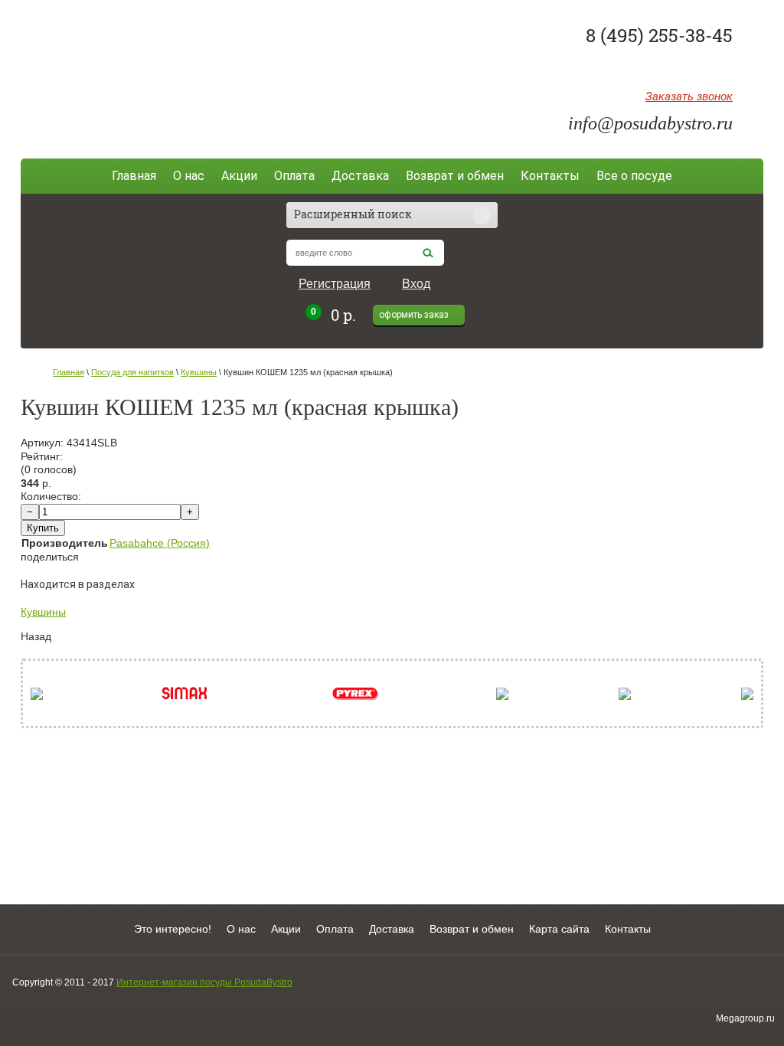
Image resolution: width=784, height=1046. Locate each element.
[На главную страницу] (133, 71)
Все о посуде (634, 175)
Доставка (360, 175)
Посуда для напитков (132, 372)
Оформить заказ (414, 314)
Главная (134, 175)
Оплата (294, 175)
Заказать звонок (689, 97)
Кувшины (199, 372)
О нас (188, 175)
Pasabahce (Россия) (159, 543)
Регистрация (335, 283)
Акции (239, 175)
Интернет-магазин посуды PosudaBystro (204, 982)
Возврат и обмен (455, 175)
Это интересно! (172, 929)
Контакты (550, 175)
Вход (416, 283)
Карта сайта (559, 929)
